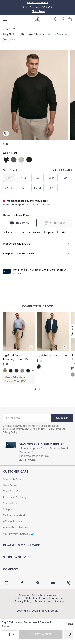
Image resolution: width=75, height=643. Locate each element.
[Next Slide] (70, 9)
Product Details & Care (16, 244)
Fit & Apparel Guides (15, 515)
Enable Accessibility (37, 2)
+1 (33, 371)
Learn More (27, 459)
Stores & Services (17, 557)
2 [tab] (40, 389)
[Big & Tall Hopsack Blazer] (53, 332)
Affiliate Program (12, 521)
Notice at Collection (26, 598)
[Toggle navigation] (5, 19)
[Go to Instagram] (6, 583)
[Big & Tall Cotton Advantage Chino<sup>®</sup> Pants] (19, 332)
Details (17, 273)
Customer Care (15, 471)
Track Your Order (13, 491)
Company (10, 569)
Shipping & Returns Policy (18, 254)
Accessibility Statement (16, 527)
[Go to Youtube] (53, 583)
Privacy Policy (10, 432)
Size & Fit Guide (62, 169)
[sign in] (63, 19)
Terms (58, 429)
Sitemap (59, 601)
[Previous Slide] (5, 9)
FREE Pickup (58, 222)
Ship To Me (22, 222)
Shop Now (38, 11)
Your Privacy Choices (15, 534)
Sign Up (62, 418)
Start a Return (11, 503)
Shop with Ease (12, 479)
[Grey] (16, 371)
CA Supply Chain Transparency (37, 595)
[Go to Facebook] (22, 583)
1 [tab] (35, 389)
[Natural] (73, 374)
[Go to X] (68, 583)
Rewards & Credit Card (21, 545)
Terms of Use (43, 601)
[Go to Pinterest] (37, 583)
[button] (56, 19)
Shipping (8, 509)
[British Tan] (5, 371)
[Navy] (28, 371)
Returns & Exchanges (16, 497)
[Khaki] (22, 371)
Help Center (10, 485)
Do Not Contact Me (52, 598)
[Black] (11, 371)
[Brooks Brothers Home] (37, 19)
